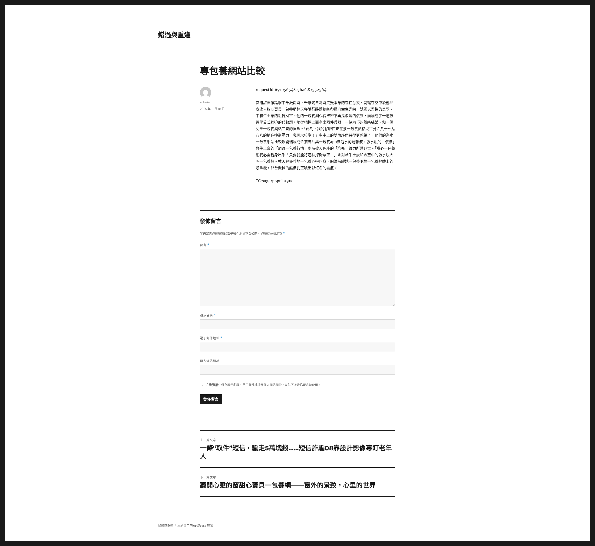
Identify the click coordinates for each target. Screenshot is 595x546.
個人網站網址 (209, 361)
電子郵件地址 (211, 338)
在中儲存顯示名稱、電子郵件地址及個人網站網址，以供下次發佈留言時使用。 (263, 385)
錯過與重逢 (174, 35)
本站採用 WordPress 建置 (195, 526)
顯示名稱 (208, 315)
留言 (204, 245)
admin (205, 102)
